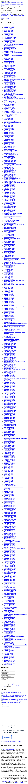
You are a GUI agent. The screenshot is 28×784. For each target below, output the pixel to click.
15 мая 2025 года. (8, 466)
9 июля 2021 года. (9, 35)
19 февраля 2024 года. (10, 225)
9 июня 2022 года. (9, 59)
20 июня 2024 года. (9, 298)
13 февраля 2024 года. (10, 223)
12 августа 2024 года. (9, 318)
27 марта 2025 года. (9, 446)
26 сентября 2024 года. (10, 350)
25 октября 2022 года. (10, 77)
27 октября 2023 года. (10, 179)
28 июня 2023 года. (9, 133)
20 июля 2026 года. (9, 657)
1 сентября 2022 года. (10, 69)
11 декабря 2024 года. (10, 401)
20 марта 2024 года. (9, 244)
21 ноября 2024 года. (9, 385)
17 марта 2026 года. (9, 608)
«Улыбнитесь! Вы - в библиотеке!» (13, 164)
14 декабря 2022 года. (10, 86)
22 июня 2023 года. (9, 132)
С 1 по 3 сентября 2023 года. (11, 154)
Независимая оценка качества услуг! (14, 280)
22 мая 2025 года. (8, 469)
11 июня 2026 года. (9, 643)
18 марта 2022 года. (9, 49)
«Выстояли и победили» (10, 121)
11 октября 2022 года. (10, 76)
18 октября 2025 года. (10, 534)
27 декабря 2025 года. (10, 575)
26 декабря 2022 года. (10, 90)
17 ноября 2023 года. (9, 191)
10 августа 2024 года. (9, 322)
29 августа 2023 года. (9, 153)
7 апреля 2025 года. (9, 450)
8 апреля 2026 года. (9, 621)
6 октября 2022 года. (9, 75)
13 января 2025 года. (9, 414)
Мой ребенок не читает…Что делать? (14, 325)
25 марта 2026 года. (9, 617)
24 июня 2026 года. (9, 652)
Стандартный (4, 15)
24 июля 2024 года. (9, 311)
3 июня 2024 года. (9, 291)
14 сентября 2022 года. (10, 72)
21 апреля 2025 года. (9, 460)
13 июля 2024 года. (9, 315)
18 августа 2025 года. (9, 501)
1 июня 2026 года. (9, 642)
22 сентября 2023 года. (10, 161)
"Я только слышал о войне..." (12, 112)
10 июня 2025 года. (9, 483)
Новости (8, 14)
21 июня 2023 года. (9, 130)
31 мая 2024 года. (8, 288)
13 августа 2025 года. (9, 498)
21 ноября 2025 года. (9, 555)
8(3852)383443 (7, 781)
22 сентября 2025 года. (10, 516)
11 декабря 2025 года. (10, 571)
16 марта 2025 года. (9, 432)
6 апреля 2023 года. (9, 105)
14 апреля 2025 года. (9, 28)
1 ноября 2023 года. (9, 184)
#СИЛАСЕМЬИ (8, 299)
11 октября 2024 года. (10, 357)
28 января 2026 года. (9, 579)
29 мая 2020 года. (8, 33)
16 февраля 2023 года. (10, 97)
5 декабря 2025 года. (9, 564)
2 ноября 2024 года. (9, 374)
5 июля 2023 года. (9, 136)
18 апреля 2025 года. (9, 463)
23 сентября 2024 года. (10, 347)
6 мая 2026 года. (8, 635)
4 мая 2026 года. (8, 632)
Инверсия (16, 17)
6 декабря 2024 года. (9, 397)
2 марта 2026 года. (9, 596)
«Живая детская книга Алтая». (12, 178)
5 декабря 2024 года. (9, 396)
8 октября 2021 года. (9, 40)
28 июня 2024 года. (9, 305)
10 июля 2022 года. (9, 140)
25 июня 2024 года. (9, 301)
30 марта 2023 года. (9, 104)
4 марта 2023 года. (9, 427)
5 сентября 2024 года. (10, 341)
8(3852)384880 (19, 782)
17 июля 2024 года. (9, 308)
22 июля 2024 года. (9, 309)
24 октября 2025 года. (10, 537)
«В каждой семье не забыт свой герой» (14, 369)
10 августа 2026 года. (9, 660)
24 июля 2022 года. (9, 63)
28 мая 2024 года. (8, 287)
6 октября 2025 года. (9, 523)
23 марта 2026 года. (9, 611)
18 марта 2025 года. (9, 434)
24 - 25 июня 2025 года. (10, 485)
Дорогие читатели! (9, 62)
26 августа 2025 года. (9, 505)
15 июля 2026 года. (9, 656)
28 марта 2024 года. (9, 252)
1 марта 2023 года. (9, 101)
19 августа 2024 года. (9, 502)
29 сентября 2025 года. (10, 519)
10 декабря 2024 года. (10, 400)
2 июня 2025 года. (9, 478)
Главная (3, 14)
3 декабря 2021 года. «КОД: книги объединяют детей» (13, 45)
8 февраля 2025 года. (9, 421)
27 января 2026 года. (9, 577)
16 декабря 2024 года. (10, 404)
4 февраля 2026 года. (9, 583)
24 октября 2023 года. (10, 175)
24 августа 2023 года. (9, 151)
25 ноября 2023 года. (9, 195)
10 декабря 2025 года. (10, 568)
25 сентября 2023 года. (10, 163)
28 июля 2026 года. (9, 659)
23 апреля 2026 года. (9, 624)
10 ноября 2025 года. (9, 543)
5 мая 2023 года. (8, 115)
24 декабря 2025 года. (10, 572)
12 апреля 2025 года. (9, 457)
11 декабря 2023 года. (10, 203)
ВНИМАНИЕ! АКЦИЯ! (10, 607)
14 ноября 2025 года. (9, 550)
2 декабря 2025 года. (9, 562)
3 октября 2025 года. (9, 529)
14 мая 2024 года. (8, 276)
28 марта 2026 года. (9, 618)
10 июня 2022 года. (9, 61)
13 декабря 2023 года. (10, 206)
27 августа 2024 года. (9, 330)
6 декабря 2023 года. (9, 198)
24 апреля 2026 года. (9, 625)
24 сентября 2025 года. (10, 517)
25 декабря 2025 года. (10, 573)
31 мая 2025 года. (8, 477)
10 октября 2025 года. (10, 526)
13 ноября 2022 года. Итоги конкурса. (14, 79)
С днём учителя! (8, 167)
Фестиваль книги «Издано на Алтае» (14, 224)
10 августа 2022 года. (9, 68)
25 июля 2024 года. (9, 313)
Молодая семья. (8, 653)
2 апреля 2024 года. (9, 253)
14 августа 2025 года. (9, 499)
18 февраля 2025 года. (10, 424)
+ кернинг (22, 17)
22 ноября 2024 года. (9, 386)
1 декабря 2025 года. (9, 561)
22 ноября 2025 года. (9, 557)
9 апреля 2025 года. (9, 455)
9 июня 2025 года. (9, 484)
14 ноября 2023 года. (9, 188)
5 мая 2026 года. (8, 633)
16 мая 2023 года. (8, 123)
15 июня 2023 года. (9, 129)
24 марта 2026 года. (9, 612)
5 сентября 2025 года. (10, 510)
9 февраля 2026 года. (9, 587)
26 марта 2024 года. (9, 246)
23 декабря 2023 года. (10, 209)
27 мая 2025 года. (8, 471)
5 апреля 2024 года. (9, 255)
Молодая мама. (8, 610)
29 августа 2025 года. (9, 506)
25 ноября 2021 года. (9, 41)
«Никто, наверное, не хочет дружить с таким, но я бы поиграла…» (14, 258)
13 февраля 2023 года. (10, 96)
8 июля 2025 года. (9, 494)
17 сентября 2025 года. (10, 513)
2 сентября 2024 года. (10, 337)
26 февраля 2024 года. (10, 228)
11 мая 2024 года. (8, 274)
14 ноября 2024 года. (9, 376)
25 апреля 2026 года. (9, 626)
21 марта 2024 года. (9, 245)
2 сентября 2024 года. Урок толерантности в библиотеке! (12, 339)
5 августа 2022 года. (9, 66)
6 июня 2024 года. (9, 293)
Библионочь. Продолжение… (12, 110)
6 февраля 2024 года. (9, 218)
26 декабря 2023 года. (10, 210)
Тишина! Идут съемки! (10, 114)
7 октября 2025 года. (9, 522)
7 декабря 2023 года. (9, 200)
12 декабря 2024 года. (10, 403)
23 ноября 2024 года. (9, 382)
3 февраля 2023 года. (9, 93)
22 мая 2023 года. (8, 126)
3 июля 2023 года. (9, 135)
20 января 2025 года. (9, 417)
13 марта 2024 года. (9, 241)
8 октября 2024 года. (9, 354)
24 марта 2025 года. (9, 441)
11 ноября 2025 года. (9, 547)
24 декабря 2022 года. (10, 87)
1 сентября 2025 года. (10, 508)
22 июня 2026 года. (9, 650)
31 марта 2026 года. (9, 619)
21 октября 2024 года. (10, 365)
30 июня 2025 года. (9, 491)
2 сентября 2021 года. (10, 38)
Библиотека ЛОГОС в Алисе (12, 329)
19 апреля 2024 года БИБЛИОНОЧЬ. (14, 263)
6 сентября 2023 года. (10, 157)
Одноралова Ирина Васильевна (12, 103)
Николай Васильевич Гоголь (12, 238)
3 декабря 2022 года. (9, 83)
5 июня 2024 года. (9, 279)
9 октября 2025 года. (9, 527)
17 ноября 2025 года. (9, 551)
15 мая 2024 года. (8, 277)
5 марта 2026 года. (9, 604)
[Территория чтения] (8, 694)
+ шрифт (7, 18)
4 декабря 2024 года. (9, 393)
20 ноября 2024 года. (9, 383)
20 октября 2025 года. (10, 531)
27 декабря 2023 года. (10, 211)
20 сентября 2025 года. (10, 515)
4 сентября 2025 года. (10, 509)
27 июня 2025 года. (9, 489)
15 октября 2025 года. (10, 530)
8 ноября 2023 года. (9, 185)
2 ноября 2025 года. (9, 540)
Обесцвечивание (9, 17)
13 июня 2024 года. (9, 295)
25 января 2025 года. (9, 418)
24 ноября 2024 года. (9, 389)
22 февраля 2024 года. (10, 227)
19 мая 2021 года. (8, 31)
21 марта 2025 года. (9, 436)
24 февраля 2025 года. (10, 425)
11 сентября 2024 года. (10, 344)
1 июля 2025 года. (9, 492)
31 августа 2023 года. (9, 156)
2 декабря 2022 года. (9, 82)
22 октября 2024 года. (10, 364)
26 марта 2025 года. (9, 445)
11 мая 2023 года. (8, 119)
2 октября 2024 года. (9, 351)
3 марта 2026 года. (9, 597)
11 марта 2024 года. (9, 237)
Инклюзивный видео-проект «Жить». (14, 636)
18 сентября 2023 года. (10, 160)
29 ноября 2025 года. (9, 559)
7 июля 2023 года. (9, 139)
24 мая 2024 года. (8, 290)
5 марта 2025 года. (9, 428)
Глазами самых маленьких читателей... (15, 182)
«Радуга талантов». (9, 231)
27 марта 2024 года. (9, 249)
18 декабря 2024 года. (10, 406)
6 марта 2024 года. (9, 232)
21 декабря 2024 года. (10, 407)
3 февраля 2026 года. (9, 582)
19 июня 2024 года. (9, 297)
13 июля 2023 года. (9, 142)
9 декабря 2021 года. (9, 47)
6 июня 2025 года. (9, 480)
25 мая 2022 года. (8, 58)
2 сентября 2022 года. (10, 70)
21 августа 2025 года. (9, 503)
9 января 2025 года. (9, 413)
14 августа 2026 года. (9, 664)
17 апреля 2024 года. (9, 262)
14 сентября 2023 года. (10, 158)
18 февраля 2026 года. (10, 590)
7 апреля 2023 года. (9, 107)
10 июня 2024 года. (9, 294)
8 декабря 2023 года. (9, 202)
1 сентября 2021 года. (10, 37)
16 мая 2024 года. (8, 281)
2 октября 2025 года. (9, 520)
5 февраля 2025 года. (9, 420)
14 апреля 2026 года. (9, 622)
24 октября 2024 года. (10, 368)
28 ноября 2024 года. (9, 390)
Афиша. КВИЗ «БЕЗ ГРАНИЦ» (12, 541)
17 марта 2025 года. (9, 431)
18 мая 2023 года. (8, 125)
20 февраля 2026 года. (10, 593)
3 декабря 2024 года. (9, 392)
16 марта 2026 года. (9, 605)
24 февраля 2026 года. (10, 591)
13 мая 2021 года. (8, 30)
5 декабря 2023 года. (9, 199)
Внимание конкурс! (9, 65)
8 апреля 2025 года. (9, 452)
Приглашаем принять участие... (13, 122)
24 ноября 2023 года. (9, 193)
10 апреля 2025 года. (9, 456)
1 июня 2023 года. (9, 128)
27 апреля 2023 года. (9, 111)
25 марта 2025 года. (9, 443)
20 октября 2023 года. (10, 174)
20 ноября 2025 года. (9, 552)
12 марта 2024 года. (9, 239)
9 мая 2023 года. (8, 118)
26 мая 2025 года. (8, 473)
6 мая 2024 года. (8, 266)
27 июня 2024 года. (9, 302)
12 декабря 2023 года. (10, 205)
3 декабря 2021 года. (9, 42)
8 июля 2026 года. (9, 654)
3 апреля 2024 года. (9, 256)
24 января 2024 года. (9, 214)
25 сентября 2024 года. (10, 348)
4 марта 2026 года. (9, 601)
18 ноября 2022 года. (9, 80)
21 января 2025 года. (9, 415)
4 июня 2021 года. (9, 34)
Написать (7, 737)
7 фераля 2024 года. (9, 221)
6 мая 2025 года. (8, 462)
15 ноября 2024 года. (9, 381)
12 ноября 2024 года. (9, 375)
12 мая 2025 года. (8, 464)
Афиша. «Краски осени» (10, 150)
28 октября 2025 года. (10, 538)
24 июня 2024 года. (9, 27)
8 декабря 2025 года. (9, 566)
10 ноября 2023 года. (9, 186)
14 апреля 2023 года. (9, 108)
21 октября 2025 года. (10, 536)
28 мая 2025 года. (8, 474)
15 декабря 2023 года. (10, 207)
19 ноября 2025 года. (9, 554)
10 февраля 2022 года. (10, 48)
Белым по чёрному (13, 15)
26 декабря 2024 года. (10, 411)
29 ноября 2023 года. (9, 196)
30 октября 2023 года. (10, 181)
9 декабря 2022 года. (9, 84)
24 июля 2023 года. (9, 143)
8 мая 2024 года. (8, 270)
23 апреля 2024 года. (9, 265)
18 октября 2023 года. (10, 172)
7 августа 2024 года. (9, 320)
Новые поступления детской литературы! (15, 323)
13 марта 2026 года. (9, 603)
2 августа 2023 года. (9, 146)
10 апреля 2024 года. (9, 26)
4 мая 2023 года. (8, 116)
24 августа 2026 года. (9, 663)
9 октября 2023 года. (9, 168)
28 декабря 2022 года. (10, 91)
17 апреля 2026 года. (9, 629)
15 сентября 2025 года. (10, 512)
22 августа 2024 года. (9, 319)
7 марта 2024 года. (9, 235)
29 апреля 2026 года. (9, 631)
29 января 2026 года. (9, 580)
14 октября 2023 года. (10, 171)
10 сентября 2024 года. (10, 343)
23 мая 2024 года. (8, 283)
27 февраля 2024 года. (10, 230)
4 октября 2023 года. (9, 165)
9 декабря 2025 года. (9, 565)
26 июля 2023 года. (9, 144)
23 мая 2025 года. (8, 470)
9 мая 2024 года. (8, 273)
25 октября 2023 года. (10, 177)
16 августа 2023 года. (9, 147)
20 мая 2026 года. (8, 638)
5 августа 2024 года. (9, 316)
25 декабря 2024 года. (10, 410)
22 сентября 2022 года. (10, 73)
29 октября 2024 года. (10, 372)
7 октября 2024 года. (9, 353)
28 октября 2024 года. (10, 371)
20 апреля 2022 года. (9, 51)
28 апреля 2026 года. (9, 628)
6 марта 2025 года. (9, 429)
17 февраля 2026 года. (10, 589)
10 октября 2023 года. (10, 170)
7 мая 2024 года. (8, 269)
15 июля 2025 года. (9, 496)
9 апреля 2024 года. (9, 260)
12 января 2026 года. (9, 576)
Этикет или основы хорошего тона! (14, 306)
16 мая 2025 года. (8, 467)
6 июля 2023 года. (9, 137)
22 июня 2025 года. (9, 495)
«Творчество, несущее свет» (11, 220)
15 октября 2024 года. (10, 360)
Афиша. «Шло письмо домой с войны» (14, 548)
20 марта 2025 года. (9, 435)
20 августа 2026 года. (9, 661)
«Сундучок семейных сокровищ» (13, 213)
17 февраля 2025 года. (10, 422)
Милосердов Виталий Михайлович (13, 94)
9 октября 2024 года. (9, 355)
